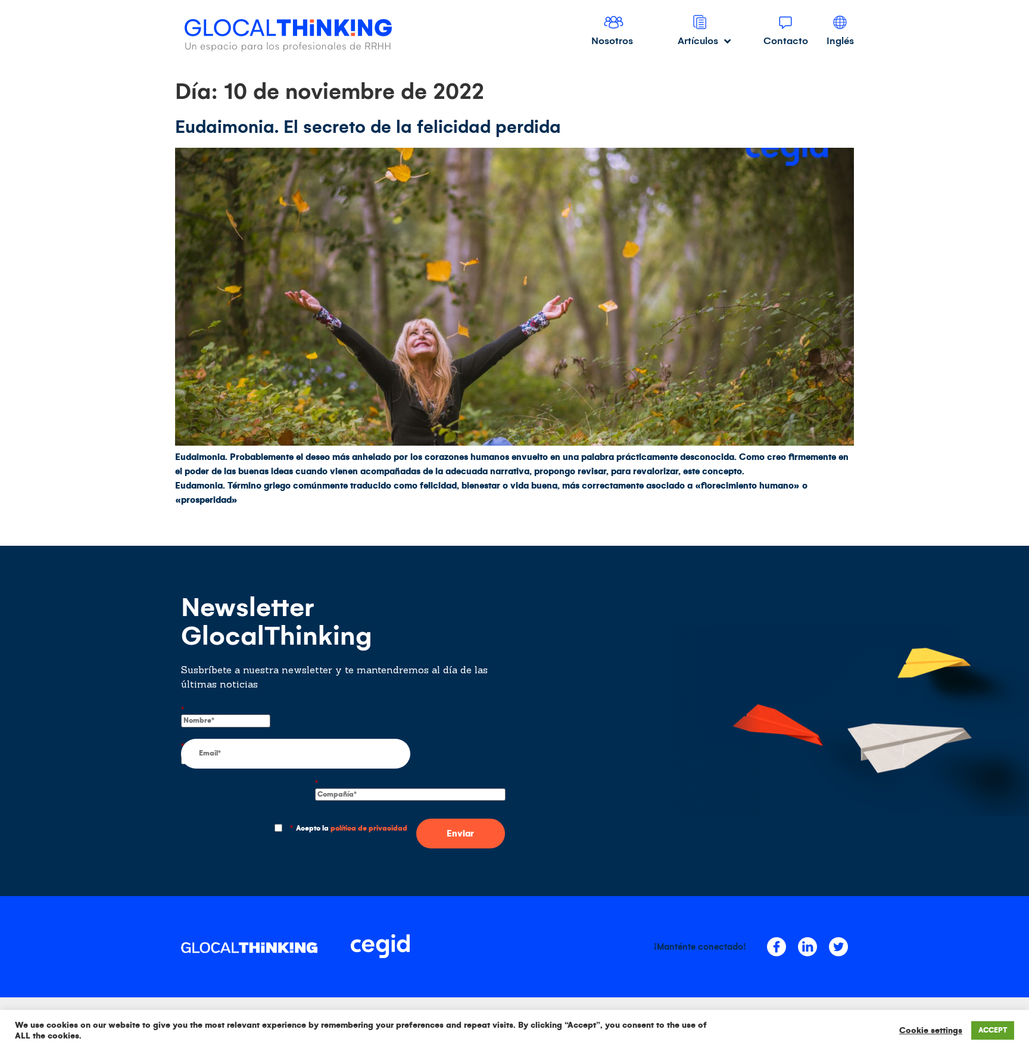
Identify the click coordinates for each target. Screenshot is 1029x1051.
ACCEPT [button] (992, 1030)
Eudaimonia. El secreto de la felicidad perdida (368, 127)
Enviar (460, 833)
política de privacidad (368, 828)
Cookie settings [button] (930, 1030)
